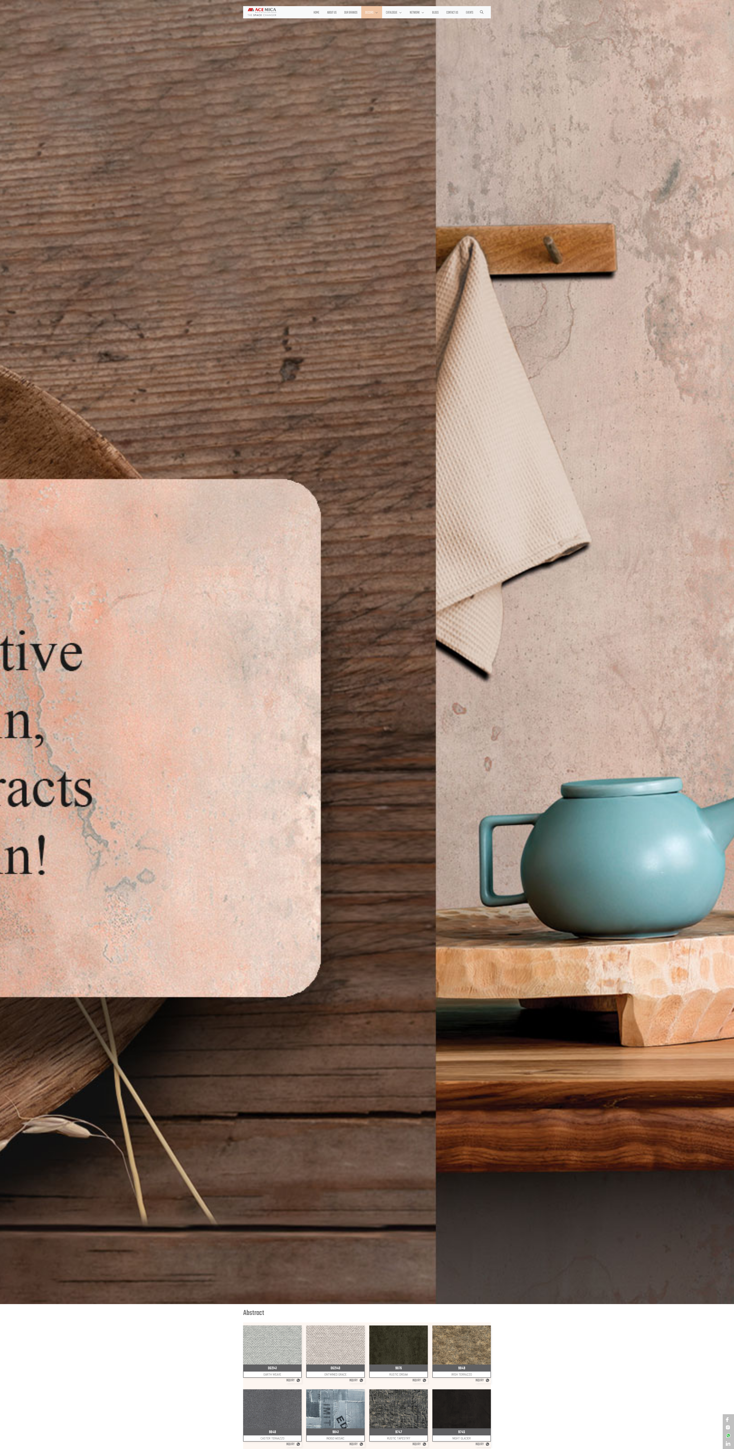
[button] (371, 12)
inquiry (290, 1380)
